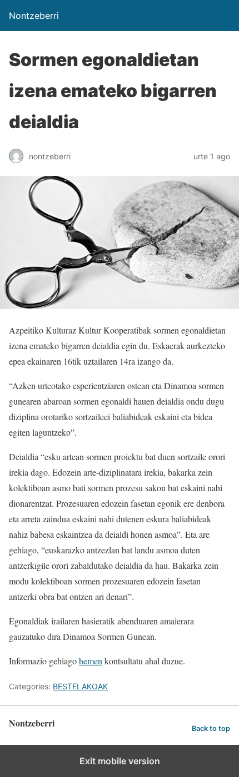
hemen (90, 661)
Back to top (211, 728)
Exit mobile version (119, 760)
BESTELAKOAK (80, 686)
